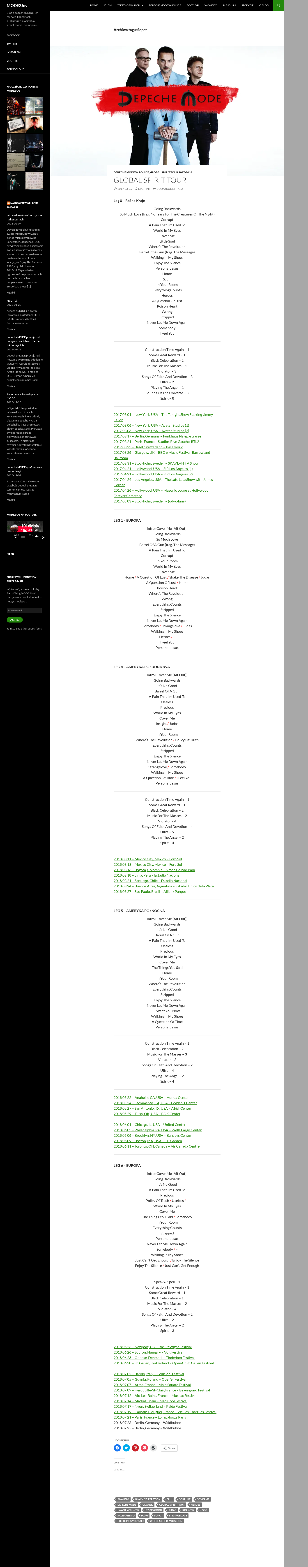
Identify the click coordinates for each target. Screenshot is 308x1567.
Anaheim (123, 1499)
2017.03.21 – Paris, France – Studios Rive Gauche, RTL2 (156, 441)
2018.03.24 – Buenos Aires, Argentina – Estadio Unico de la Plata (164, 886)
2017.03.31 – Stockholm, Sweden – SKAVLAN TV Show (156, 463)
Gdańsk (148, 1504)
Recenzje (247, 5)
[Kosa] (16, 106)
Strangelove (178, 1515)
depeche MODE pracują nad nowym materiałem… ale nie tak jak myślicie (23, 341)
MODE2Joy (17, 5)
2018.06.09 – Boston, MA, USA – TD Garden (148, 1141)
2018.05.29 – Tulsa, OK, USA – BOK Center (147, 1113)
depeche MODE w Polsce (165, 5)
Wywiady (211, 5)
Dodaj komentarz (169, 188)
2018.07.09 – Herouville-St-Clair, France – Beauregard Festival (162, 1390)
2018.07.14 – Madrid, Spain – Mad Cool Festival (150, 1401)
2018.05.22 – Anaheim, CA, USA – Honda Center (151, 1097)
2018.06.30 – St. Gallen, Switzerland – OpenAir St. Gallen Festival (164, 1363)
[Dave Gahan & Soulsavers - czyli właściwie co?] (34, 124)
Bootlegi (193, 5)
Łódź (203, 1510)
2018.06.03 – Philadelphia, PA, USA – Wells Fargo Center (158, 1130)
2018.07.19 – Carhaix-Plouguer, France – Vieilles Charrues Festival (165, 1412)
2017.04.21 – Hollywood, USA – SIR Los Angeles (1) (153, 468)
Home (94, 5)
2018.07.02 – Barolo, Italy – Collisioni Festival (149, 1374)
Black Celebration (147, 1499)
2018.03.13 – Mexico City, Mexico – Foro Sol (148, 864)
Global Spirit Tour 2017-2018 (171, 172)
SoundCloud (15, 69)
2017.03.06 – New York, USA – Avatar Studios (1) (151, 425)
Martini (144, 188)
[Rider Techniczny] (16, 162)
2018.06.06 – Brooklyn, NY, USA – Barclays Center (152, 1135)
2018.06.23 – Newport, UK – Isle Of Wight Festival (153, 1347)
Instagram (14, 52)
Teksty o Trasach (128, 5)
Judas (172, 1510)
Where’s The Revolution (166, 1520)
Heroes (195, 1504)
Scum (144, 1515)
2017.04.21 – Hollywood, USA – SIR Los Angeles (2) (153, 474)
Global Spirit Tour (150, 180)
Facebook (13, 35)
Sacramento (126, 1515)
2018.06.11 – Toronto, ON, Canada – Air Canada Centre (157, 1146)
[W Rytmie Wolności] (16, 143)
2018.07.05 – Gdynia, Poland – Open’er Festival (150, 1379)
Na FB (10, 554)
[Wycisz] (38, 537)
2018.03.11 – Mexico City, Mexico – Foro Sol (148, 859)
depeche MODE (126, 1504)
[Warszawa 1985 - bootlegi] (34, 106)
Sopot (158, 1515)
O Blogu (264, 5)
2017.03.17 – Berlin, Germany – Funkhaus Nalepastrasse (157, 436)
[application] (25, 531)
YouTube (12, 60)
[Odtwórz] (13, 537)
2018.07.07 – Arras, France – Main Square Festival (152, 1384)
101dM (107, 5)
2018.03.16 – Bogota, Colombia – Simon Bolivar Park (154, 870)
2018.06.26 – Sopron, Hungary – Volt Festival (148, 1352)
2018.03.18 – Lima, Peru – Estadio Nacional (147, 875)
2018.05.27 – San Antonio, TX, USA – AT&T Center (152, 1108)
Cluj (169, 1499)
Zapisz (14, 620)
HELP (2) (12, 300)
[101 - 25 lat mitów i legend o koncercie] (34, 181)
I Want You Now (128, 1510)
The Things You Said (130, 1520)
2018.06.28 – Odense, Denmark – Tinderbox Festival (154, 1357)
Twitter (12, 43)
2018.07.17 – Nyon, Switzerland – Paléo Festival (151, 1406)
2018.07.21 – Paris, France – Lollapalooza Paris (150, 1417)
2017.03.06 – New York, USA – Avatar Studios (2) (151, 430)
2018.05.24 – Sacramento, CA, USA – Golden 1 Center (155, 1103)
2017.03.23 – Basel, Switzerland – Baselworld (148, 447)
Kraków (188, 1510)
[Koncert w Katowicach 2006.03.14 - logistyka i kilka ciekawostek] (34, 143)
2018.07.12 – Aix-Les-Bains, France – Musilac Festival (155, 1395)
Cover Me (203, 1499)
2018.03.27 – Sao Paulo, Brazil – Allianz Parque (150, 891)
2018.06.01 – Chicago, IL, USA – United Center (150, 1124)
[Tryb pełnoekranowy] (42, 537)
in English (229, 5)
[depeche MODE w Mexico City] (16, 181)
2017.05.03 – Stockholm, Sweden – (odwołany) (150, 501)
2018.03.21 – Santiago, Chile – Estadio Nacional (150, 880)
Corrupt (185, 1499)
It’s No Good (153, 1510)
